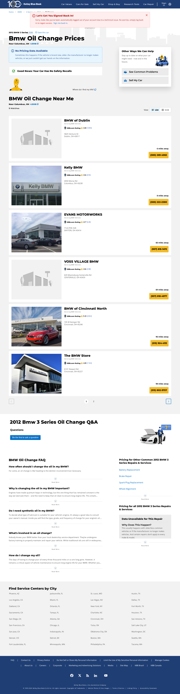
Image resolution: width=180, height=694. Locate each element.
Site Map (124, 665)
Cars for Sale (82, 4)
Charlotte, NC (96, 612)
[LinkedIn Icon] (95, 675)
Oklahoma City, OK (99, 631)
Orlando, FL (55, 606)
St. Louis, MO (96, 593)
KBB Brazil (139, 665)
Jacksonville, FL (56, 593)
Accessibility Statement (148, 688)
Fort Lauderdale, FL (17, 644)
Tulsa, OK (95, 625)
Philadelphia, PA (98, 644)
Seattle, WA (136, 638)
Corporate (57, 665)
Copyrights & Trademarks (76, 688)
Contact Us (26, 660)
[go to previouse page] (168, 401)
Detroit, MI (54, 638)
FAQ (12, 660)
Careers (42, 665)
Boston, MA (96, 638)
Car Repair (148, 4)
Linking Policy (132, 688)
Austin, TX (136, 593)
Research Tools (131, 4)
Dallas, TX (136, 600)
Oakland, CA (14, 606)
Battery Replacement (129, 469)
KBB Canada (156, 665)
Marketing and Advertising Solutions (85, 665)
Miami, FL (54, 600)
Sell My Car (98, 4)
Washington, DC (138, 631)
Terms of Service (118, 688)
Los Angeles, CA (16, 600)
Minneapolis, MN (57, 644)
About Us (29, 665)
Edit (31, 32)
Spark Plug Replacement (131, 482)
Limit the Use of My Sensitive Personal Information (126, 660)
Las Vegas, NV (97, 600)
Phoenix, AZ (14, 593)
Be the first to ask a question (25, 437)
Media (110, 665)
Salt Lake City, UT (139, 625)
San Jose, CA (14, 631)
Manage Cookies (162, 660)
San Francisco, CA (17, 625)
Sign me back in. (60, 23)
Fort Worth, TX (138, 606)
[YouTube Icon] (104, 675)
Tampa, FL (54, 612)
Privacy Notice (43, 660)
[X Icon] (80, 675)
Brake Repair (125, 476)
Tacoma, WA (137, 644)
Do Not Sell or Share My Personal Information (77, 660)
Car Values (66, 4)
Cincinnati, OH (97, 619)
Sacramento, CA (16, 612)
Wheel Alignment (127, 488)
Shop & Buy (114, 4)
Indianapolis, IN (57, 631)
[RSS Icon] (88, 675)
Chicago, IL (54, 625)
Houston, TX (137, 612)
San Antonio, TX (138, 619)
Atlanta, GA (55, 619)
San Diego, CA (15, 619)
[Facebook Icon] (73, 675)
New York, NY (96, 606)
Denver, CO (14, 638)
